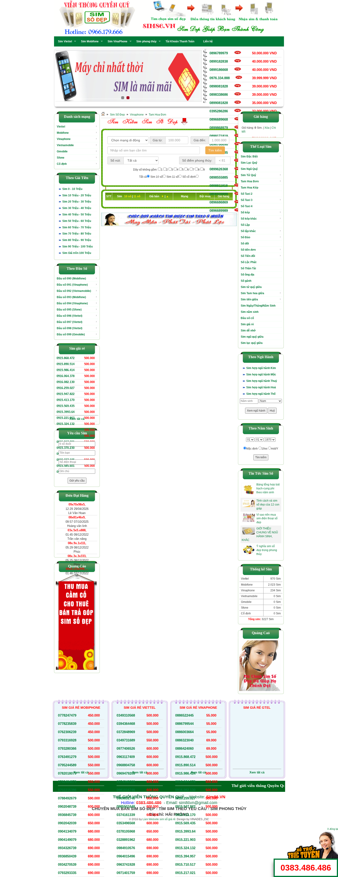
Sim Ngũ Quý (249, 169)
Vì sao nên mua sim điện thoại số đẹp (267, 518)
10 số (128, 196)
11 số (136, 196)
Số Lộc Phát (248, 262)
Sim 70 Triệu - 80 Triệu (76, 233)
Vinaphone (64, 139)
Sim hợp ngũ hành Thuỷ (261, 381)
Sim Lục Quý (249, 162)
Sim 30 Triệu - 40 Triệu (76, 208)
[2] (128, 76)
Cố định (62, 164)
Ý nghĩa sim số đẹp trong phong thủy (266, 550)
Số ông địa (247, 274)
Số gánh (246, 280)
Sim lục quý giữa (252, 343)
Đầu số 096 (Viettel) (69, 315)
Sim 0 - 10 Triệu (72, 189)
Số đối (245, 243)
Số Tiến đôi (248, 256)
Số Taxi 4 (246, 206)
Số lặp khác (248, 231)
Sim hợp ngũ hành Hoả (261, 387)
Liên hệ (208, 41)
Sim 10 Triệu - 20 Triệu (76, 195)
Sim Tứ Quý (248, 175)
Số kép (245, 212)
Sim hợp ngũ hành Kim (261, 368)
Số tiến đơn (248, 249)
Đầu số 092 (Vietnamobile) (74, 291)
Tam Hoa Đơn (157, 114)
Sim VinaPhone (116, 41)
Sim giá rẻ (247, 324)
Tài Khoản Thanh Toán (180, 41)
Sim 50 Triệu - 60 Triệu (76, 221)
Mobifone (63, 132)
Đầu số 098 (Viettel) (69, 328)
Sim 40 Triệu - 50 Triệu (76, 214)
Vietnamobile (65, 145)
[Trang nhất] (103, 114)
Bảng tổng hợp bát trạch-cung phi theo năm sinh (268, 488)
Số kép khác (249, 218)
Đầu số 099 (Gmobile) (71, 334)
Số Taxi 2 (246, 193)
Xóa (266, 127)
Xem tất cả (76, 419)
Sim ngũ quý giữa (252, 336)
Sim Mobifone (88, 41)
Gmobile (62, 151)
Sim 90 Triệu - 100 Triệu (77, 246)
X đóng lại (332, 829)
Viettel (61, 126)
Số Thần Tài (248, 268)
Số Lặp (245, 225)
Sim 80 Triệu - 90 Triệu (76, 240)
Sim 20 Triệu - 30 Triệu (76, 201)
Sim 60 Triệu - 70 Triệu (76, 227)
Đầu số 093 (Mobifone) (71, 297)
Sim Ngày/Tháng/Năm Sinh (258, 305)
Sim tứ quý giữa (251, 287)
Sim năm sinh (249, 312)
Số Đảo (245, 237)
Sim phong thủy (145, 41)
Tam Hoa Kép (249, 187)
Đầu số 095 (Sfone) (69, 309)
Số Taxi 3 (246, 200)
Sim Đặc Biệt (249, 156)
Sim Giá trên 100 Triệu (76, 253)
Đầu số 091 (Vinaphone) (72, 284)
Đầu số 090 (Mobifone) (71, 278)
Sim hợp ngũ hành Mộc (261, 374)
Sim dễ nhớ (248, 330)
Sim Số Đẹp (117, 114)
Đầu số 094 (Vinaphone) (72, 303)
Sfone (60, 157)
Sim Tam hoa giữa (252, 293)
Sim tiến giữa (249, 299)
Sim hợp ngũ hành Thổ (260, 393)
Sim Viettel (63, 41)
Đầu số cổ (247, 318)
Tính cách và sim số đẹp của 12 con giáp (267, 504)
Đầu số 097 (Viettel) (69, 322)
